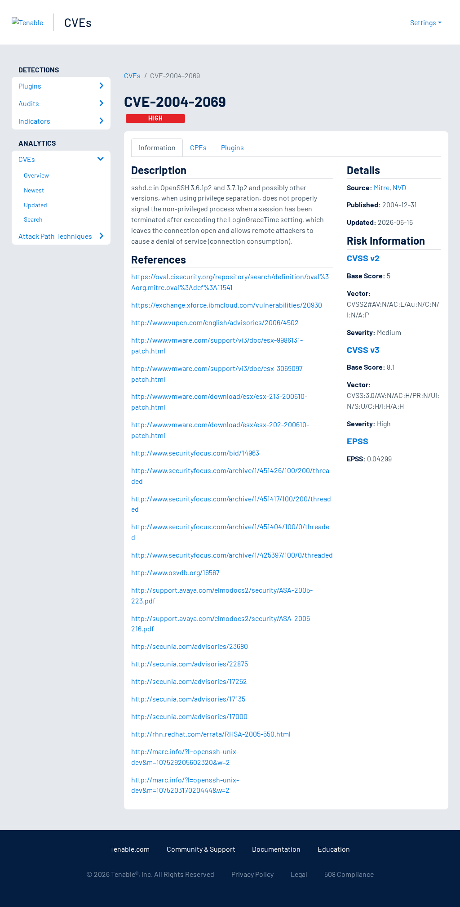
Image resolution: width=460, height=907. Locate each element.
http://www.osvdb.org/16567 (175, 572)
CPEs (198, 147)
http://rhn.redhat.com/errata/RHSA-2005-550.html (211, 733)
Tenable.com (130, 848)
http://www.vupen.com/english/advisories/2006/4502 (215, 322)
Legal (299, 874)
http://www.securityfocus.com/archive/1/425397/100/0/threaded (232, 554)
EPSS (357, 440)
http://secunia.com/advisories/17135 (188, 698)
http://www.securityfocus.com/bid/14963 (195, 452)
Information (157, 147)
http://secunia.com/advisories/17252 (189, 681)
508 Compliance (349, 874)
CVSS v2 (363, 257)
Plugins (232, 147)
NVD (399, 187)
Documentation (276, 848)
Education (334, 848)
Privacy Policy (252, 874)
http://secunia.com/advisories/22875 (189, 663)
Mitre (381, 187)
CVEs (78, 22)
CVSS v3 (363, 349)
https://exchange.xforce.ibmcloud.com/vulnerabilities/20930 (226, 304)
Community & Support (201, 848)
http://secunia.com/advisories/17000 (189, 716)
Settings (423, 22)
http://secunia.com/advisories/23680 (189, 646)
